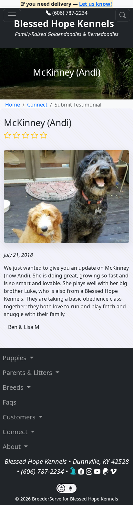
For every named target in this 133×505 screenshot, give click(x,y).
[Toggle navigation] (12, 15)
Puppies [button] (15, 357)
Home (12, 104)
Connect (37, 104)
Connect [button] (16, 431)
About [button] (12, 446)
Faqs (9, 402)
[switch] (66, 488)
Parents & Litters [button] (28, 372)
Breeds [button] (14, 387)
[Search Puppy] (122, 15)
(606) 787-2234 (69, 12)
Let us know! (95, 3)
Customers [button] (20, 417)
